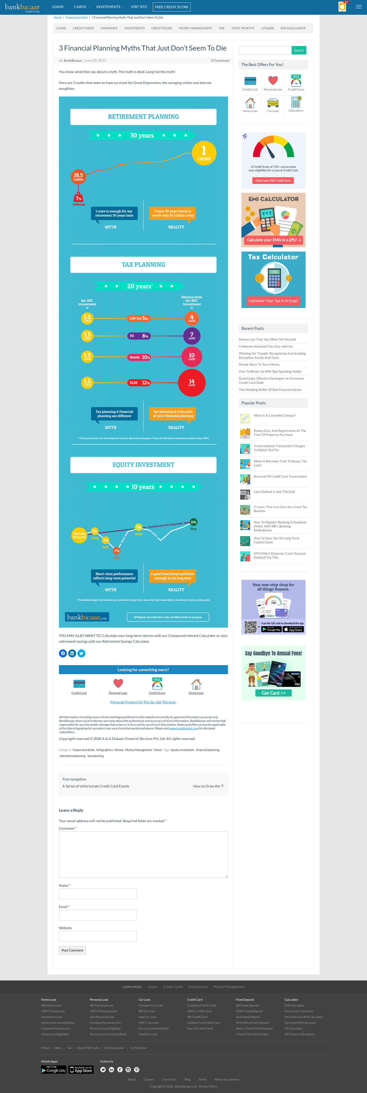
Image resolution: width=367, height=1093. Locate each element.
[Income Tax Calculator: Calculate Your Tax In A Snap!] (273, 309)
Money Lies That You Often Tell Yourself (267, 339)
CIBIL (57, 1048)
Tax (221, 28)
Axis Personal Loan (102, 1017)
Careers (149, 1079)
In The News (138, 1048)
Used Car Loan (148, 1034)
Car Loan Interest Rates (154, 1028)
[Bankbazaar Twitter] (103, 1070)
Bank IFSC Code (88, 1048)
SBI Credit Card (197, 1017)
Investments (108, 7)
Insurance (109, 28)
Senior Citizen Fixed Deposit (254, 1028)
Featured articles (77, 17)
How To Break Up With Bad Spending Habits (270, 371)
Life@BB (267, 28)
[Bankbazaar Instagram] (128, 1070)
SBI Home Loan (51, 1005)
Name (64, 885)
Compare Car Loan (151, 1005)
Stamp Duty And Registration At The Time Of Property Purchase (280, 433)
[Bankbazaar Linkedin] (111, 1070)
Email (64, 906)
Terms (202, 1079)
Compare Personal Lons (105, 1022)
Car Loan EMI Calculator (301, 1022)
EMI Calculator (293, 28)
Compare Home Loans (55, 1028)
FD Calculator (294, 1028)
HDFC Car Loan (149, 1022)
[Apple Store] (80, 1072)
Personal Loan (118, 693)
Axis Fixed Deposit (248, 1017)
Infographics (104, 750)
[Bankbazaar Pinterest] (137, 1070)
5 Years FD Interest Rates (252, 1034)
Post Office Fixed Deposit (252, 1022)
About (132, 1079)
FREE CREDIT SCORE (171, 7)
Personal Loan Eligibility (105, 1028)
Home (58, 17)
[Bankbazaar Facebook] (120, 1070)
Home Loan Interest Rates (58, 1022)
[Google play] (54, 1072)
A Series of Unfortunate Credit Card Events (95, 786)
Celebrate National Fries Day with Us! (266, 346)
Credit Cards (83, 28)
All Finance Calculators (300, 1034)
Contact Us (169, 1079)
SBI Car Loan (147, 1011)
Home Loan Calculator (299, 1011)
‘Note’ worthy (243, 28)
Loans (57, 7)
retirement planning (72, 756)
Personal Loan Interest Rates (108, 1034)
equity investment (182, 750)
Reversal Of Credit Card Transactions (280, 476)
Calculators (296, 110)
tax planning (96, 756)
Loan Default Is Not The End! (274, 492)
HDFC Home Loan (53, 1011)
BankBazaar (73, 60)
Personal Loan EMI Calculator (304, 1017)
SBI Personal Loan (101, 1005)
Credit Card (79, 693)
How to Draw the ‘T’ (208, 786)
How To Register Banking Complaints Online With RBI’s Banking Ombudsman (280, 526)
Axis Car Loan (147, 1017)
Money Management (195, 28)
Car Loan (273, 111)
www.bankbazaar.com (183, 728)
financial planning (207, 750)
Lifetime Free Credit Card (203, 1022)
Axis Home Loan (51, 1017)
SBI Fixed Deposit (247, 1005)
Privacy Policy (208, 1086)
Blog (187, 1079)
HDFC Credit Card (199, 1011)
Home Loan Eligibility (55, 1034)
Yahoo (158, 750)
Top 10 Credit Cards (200, 1028)
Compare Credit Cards (201, 1005)
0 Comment (220, 60)
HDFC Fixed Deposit (249, 1011)
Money (119, 750)
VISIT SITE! (139, 7)
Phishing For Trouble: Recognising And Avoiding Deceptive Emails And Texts (272, 355)
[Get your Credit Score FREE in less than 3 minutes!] (273, 190)
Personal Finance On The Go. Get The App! (143, 702)
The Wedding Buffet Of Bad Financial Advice (270, 390)
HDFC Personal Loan (103, 1011)
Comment (68, 828)
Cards (80, 7)
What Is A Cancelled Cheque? (275, 415)
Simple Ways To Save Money (259, 364)
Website (65, 928)
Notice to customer (226, 1079)
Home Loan (196, 693)
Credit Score (161, 28)
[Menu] (359, 6)
